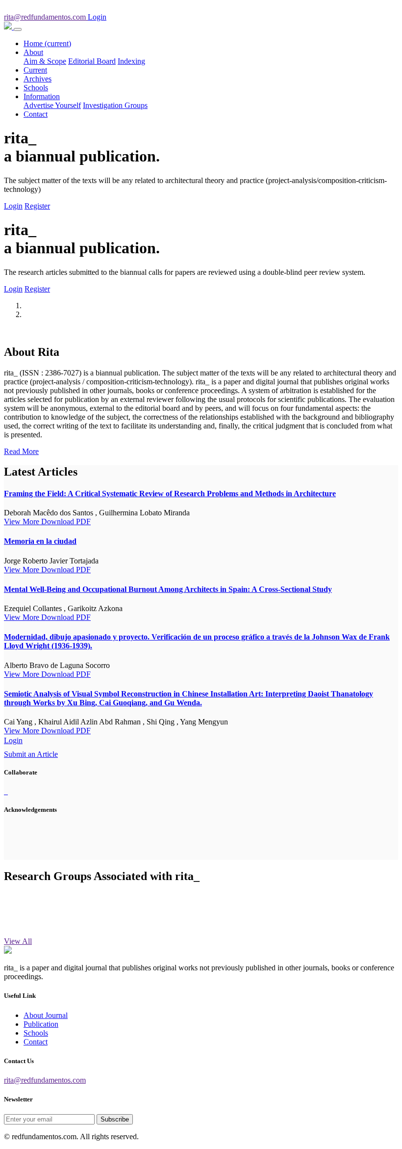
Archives (37, 79)
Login (13, 206)
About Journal (46, 1015)
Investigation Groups (115, 105)
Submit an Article (31, 754)
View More (22, 521)
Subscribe (114, 1119)
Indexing (131, 61)
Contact (36, 114)
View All (18, 941)
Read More (21, 451)
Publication (41, 1024)
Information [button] (42, 96)
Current (35, 70)
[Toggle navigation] (18, 29)
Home (47, 43)
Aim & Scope (45, 61)
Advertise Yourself (52, 105)
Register (37, 206)
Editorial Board (92, 61)
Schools (36, 87)
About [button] (33, 52)
